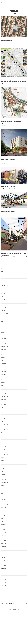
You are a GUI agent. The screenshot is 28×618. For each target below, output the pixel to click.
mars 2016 (3, 471)
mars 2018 (3, 446)
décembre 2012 (4, 504)
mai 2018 (3, 440)
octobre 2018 (4, 427)
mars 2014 (3, 493)
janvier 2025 (3, 296)
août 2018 (3, 432)
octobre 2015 (4, 479)
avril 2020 (3, 385)
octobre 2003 (4, 549)
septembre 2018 (4, 429)
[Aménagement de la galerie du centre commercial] (14, 233)
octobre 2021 (4, 349)
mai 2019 (3, 410)
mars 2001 (3, 565)
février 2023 (3, 324)
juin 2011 (3, 510)
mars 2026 (3, 274)
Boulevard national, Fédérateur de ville (14, 81)
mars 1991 (3, 590)
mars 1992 (3, 588)
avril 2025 (3, 291)
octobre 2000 (4, 568)
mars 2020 (3, 388)
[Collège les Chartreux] (14, 175)
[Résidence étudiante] (14, 142)
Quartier (10, 123)
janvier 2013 (3, 501)
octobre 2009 (4, 524)
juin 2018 (3, 438)
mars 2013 (3, 499)
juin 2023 (3, 318)
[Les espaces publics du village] (14, 102)
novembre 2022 (4, 332)
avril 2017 (3, 460)
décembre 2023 (4, 310)
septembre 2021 (4, 352)
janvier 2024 (3, 307)
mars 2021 (3, 360)
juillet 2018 (3, 435)
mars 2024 (3, 304)
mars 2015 (3, 488)
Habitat (2, 42)
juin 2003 (3, 551)
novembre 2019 (4, 396)
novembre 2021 (4, 346)
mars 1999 (3, 574)
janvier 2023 (3, 327)
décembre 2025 (4, 282)
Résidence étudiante (8, 159)
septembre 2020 (4, 374)
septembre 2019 (4, 402)
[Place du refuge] (14, 26)
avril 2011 (3, 513)
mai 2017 (3, 457)
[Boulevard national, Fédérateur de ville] (14, 62)
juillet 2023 (3, 316)
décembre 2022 (4, 329)
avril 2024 (3, 302)
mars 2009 (3, 526)
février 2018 (3, 449)
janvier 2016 (3, 474)
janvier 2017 (3, 465)
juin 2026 (3, 268)
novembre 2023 (4, 313)
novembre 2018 (4, 424)
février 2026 (3, 277)
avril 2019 (3, 413)
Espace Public (4, 83)
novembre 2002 (4, 560)
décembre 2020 (4, 365)
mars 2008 (3, 532)
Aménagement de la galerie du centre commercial (13, 254)
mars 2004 (3, 543)
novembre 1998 (4, 576)
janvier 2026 (3, 279)
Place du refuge (6, 40)
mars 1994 (3, 585)
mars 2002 (3, 563)
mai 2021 (3, 357)
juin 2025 (3, 288)
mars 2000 (3, 571)
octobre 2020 (4, 371)
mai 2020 (3, 382)
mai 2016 (3, 468)
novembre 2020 (4, 368)
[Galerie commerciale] (14, 200)
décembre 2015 (4, 477)
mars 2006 (3, 538)
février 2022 (3, 340)
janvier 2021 (3, 363)
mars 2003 (3, 554)
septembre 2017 (4, 454)
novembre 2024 (4, 299)
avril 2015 (3, 485)
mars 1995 (3, 582)
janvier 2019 (3, 421)
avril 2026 (3, 271)
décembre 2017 (4, 452)
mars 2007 (3, 535)
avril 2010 (3, 518)
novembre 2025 (4, 285)
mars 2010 (3, 521)
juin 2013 (3, 496)
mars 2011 (3, 515)
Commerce (3, 213)
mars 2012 (3, 507)
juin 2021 (3, 354)
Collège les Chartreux (8, 186)
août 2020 (3, 377)
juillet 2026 (3, 266)
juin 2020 (3, 379)
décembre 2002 (4, 557)
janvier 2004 (3, 546)
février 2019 (3, 418)
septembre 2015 (4, 482)
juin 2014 (3, 490)
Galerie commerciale (8, 211)
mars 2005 (3, 540)
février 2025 (3, 293)
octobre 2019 (4, 399)
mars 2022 (3, 338)
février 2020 (3, 390)
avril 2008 (3, 529)
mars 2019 (3, 415)
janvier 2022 (3, 343)
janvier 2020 (3, 393)
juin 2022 (3, 335)
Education (3, 161)
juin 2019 (3, 407)
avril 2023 (3, 321)
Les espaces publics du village (11, 121)
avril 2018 (3, 443)
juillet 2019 (3, 404)
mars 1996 (3, 579)
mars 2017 (3, 463)
